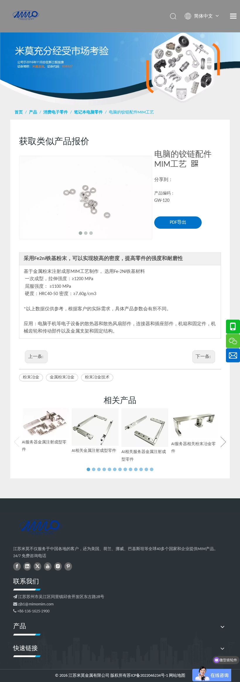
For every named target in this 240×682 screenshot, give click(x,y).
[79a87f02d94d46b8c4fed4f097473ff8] (40, 527)
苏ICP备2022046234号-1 (147, 676)
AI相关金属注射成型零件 (94, 451)
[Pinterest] (68, 566)
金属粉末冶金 (62, 377)
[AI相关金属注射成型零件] (95, 426)
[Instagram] (58, 566)
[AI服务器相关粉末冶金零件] (194, 423)
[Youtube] (48, 566)
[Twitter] (37, 566)
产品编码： (164, 193)
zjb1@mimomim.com (36, 604)
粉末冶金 (31, 377)
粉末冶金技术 (97, 377)
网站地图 (177, 676)
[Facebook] (17, 566)
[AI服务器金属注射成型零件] (45, 422)
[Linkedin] (27, 566)
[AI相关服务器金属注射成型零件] (144, 427)
